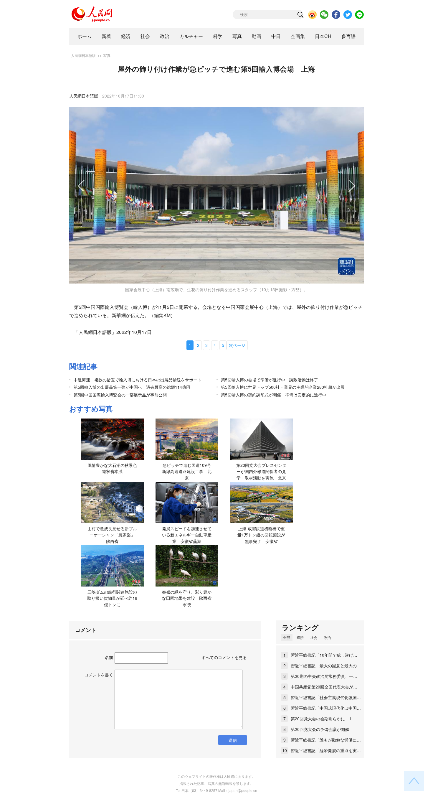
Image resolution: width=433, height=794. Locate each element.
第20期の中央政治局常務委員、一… (324, 676)
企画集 (298, 36)
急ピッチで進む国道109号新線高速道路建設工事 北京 (186, 471)
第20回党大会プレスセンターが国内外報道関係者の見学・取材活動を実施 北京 (261, 471)
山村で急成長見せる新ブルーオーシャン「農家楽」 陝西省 (113, 535)
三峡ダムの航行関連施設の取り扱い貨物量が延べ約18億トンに (112, 598)
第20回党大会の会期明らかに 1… (323, 718)
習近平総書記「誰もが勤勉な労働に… (326, 740)
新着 (106, 36)
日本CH (323, 36)
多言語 (348, 36)
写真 (237, 36)
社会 (145, 36)
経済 (125, 36)
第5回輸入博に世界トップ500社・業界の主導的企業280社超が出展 (283, 387)
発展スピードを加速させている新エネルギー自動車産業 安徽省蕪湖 (186, 535)
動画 (256, 36)
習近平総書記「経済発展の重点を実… (326, 750)
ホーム (84, 36)
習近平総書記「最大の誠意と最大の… (326, 665)
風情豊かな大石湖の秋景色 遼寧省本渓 (114, 468)
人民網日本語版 (83, 55)
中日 (276, 36)
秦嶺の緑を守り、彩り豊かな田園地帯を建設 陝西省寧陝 (186, 598)
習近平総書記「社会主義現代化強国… (326, 697)
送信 (233, 740)
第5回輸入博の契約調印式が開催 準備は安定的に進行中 (273, 395)
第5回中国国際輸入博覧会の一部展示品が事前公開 (120, 395)
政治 (164, 36)
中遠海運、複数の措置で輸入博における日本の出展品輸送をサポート (137, 380)
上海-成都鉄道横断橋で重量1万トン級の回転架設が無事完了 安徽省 (261, 535)
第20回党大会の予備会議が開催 (320, 729)
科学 (217, 36)
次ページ (237, 345)
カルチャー (191, 36)
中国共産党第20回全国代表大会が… (324, 687)
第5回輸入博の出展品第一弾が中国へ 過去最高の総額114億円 (132, 387)
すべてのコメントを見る (224, 657)
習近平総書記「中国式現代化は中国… (326, 708)
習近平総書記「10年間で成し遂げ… (324, 655)
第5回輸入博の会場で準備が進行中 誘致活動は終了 (269, 380)
